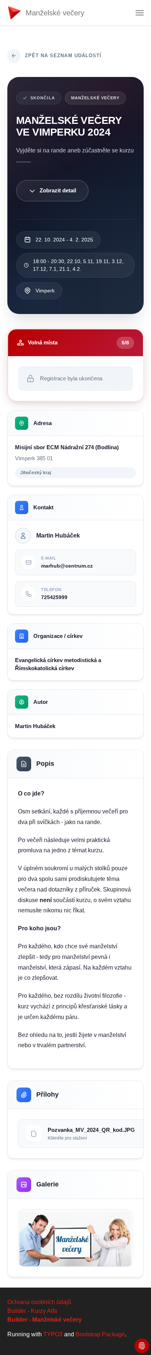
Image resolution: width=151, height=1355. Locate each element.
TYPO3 (53, 1334)
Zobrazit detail (58, 190)
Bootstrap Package (100, 1334)
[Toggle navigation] (140, 13)
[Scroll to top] (135, 1339)
